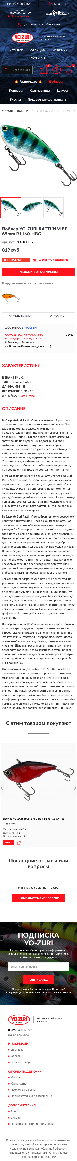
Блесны (15, 99)
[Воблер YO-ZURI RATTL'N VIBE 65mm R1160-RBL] (38, 779)
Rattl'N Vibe (27, 396)
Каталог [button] (16, 50)
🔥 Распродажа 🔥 (28, 81)
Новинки (60, 50)
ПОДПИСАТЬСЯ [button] (38, 980)
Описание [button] (57, 316)
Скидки (16, 1117)
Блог (14, 1111)
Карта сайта (19, 1083)
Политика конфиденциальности (32, 1123)
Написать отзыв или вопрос (38, 898)
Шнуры (62, 90)
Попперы (16, 90)
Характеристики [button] (20, 316)
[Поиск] (6, 70)
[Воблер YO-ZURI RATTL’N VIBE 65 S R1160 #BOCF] (11, 298)
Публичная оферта (23, 1090)
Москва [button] (30, 327)
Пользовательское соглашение (31, 1096)
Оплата (16, 1056)
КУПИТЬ (9, 843)
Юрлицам (38, 50)
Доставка (17, 1049)
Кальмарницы (40, 90)
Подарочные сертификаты (47, 99)
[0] (68, 69)
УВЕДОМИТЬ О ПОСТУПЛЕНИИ (38, 272)
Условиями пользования (48, 992)
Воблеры (56, 81)
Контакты (39, 57)
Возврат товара (21, 1062)
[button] (19, 16)
